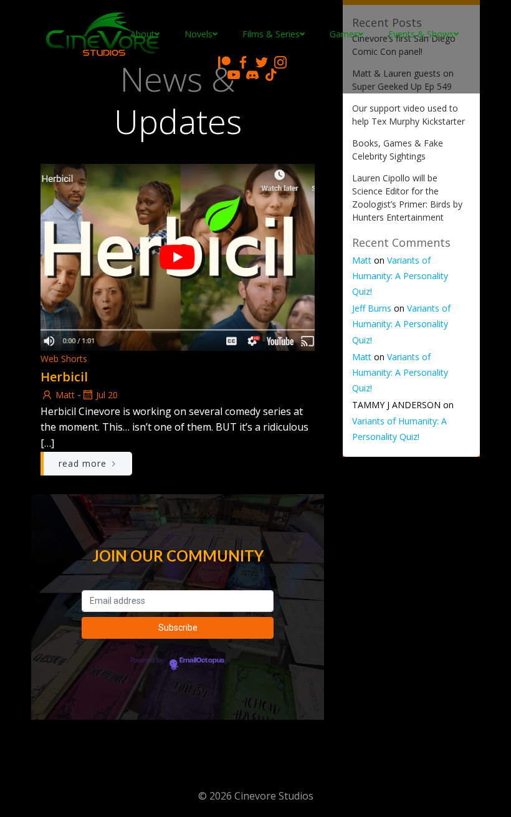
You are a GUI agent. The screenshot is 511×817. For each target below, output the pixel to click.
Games (344, 34)
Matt (65, 395)
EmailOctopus (201, 660)
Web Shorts (64, 359)
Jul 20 (107, 395)
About (142, 34)
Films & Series (271, 34)
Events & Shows (421, 34)
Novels (198, 34)
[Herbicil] (178, 256)
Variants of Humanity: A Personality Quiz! (400, 275)
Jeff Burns (371, 308)
